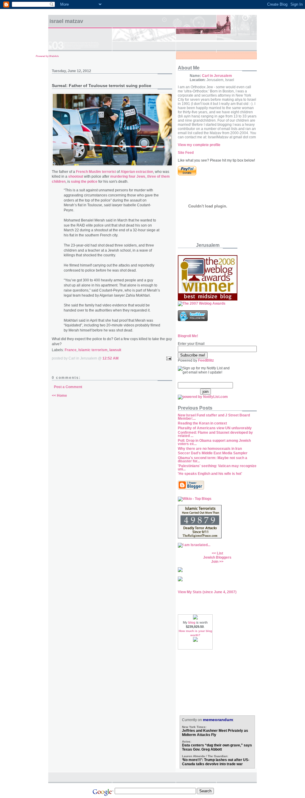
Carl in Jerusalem (217, 76)
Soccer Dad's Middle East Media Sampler (213, 453)
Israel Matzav (66, 21)
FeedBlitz (206, 360)
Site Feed (186, 153)
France (71, 350)
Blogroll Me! (188, 336)
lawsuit (115, 350)
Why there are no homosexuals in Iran (210, 449)
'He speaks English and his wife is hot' (210, 474)
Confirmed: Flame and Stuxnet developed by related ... (215, 434)
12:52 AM (110, 358)
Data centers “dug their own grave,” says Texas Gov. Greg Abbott (217, 747)
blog (191, 622)
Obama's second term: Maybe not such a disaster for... (212, 459)
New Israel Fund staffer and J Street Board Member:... (214, 417)
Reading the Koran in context (202, 423)
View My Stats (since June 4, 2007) (207, 592)
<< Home (59, 395)
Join (214, 562)
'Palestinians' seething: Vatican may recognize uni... (217, 467)
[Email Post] (168, 358)
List (220, 553)
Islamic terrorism (93, 350)
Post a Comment (68, 387)
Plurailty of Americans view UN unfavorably (215, 428)
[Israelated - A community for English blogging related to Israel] (194, 545)
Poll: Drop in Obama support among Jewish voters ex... (214, 442)
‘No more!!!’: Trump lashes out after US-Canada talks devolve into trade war (215, 762)
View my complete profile (199, 145)
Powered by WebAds (47, 56)
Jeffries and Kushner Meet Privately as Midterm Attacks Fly (215, 733)
